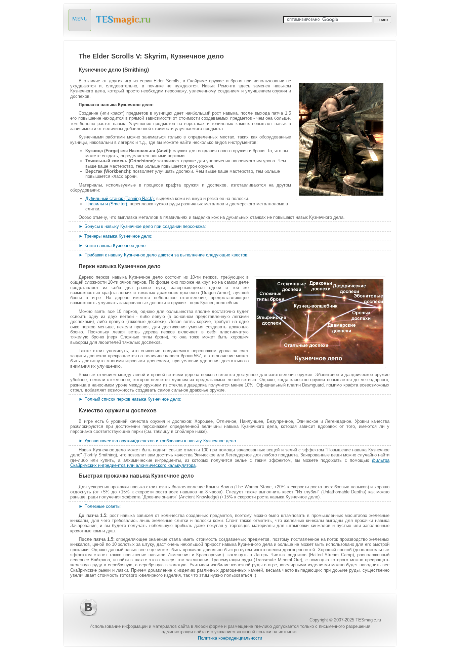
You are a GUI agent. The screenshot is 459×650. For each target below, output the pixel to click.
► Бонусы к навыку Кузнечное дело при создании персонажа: (142, 226)
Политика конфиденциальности (230, 638)
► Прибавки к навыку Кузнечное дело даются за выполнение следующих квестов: (164, 254)
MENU (79, 19)
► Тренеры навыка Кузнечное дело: (116, 236)
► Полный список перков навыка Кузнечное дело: (130, 399)
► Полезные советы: (100, 506)
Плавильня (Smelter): (106, 203)
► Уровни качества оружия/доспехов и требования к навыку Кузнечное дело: (158, 440)
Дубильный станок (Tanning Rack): (120, 198)
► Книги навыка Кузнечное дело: (113, 245)
